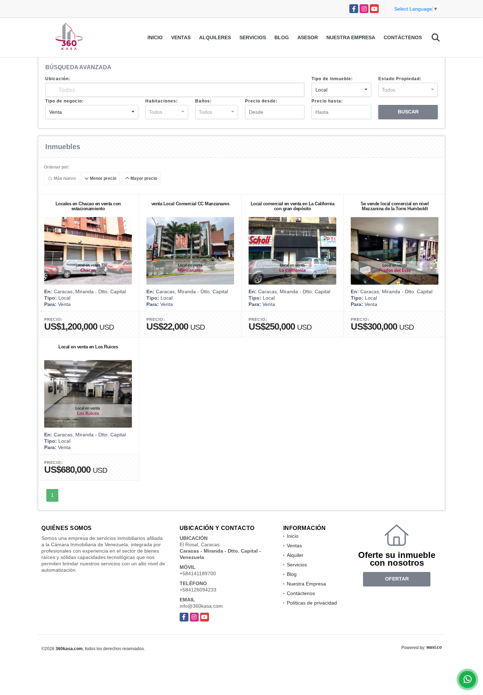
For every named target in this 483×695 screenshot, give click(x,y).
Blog (281, 37)
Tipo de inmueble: (332, 78)
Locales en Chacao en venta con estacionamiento (88, 206)
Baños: (203, 101)
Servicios (252, 37)
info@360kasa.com (201, 606)
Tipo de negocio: (64, 101)
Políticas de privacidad (312, 603)
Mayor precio (143, 178)
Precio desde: (261, 101)
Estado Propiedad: (399, 78)
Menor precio (102, 178)
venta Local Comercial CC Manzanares (190, 203)
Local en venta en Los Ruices (88, 346)
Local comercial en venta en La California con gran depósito (292, 206)
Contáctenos (403, 37)
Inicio (155, 37)
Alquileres (215, 37)
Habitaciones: (161, 101)
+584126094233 (198, 590)
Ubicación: (57, 78)
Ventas (181, 37)
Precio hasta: (327, 101)
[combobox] (341, 90)
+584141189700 (198, 573)
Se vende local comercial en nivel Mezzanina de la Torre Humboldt (395, 206)
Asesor (307, 37)
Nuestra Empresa (350, 37)
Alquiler (295, 555)
